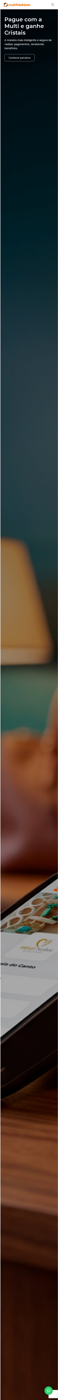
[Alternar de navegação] (52, 4)
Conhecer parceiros (19, 57)
